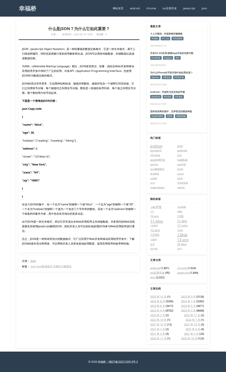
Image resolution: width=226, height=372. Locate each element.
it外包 (180, 178)
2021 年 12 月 (158, 324)
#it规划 (155, 38)
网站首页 (118, 8)
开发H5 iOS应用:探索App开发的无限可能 (171, 53)
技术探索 (154, 173)
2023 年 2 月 (157, 315)
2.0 (152, 244)
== (152, 211)
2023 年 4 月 (157, 310)
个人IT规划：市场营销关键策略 (166, 33)
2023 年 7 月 (188, 301)
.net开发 (156, 207)
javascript (189, 8)
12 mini (182, 226)
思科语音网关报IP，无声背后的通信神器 (171, 111)
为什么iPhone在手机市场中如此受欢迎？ (171, 72)
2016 (179, 248)
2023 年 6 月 (157, 306)
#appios (168, 57)
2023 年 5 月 (188, 306)
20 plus (182, 244)
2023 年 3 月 (188, 310)
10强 (180, 216)
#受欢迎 (166, 77)
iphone (154, 164)
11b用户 (154, 225)
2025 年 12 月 (158, 296)
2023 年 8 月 (157, 301)
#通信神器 (181, 116)
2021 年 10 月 (192, 324)
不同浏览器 (182, 183)
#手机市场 (179, 77)
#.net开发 (156, 57)
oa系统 (153, 178)
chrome (151, 8)
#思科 (169, 116)
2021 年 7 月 (157, 329)
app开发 (181, 164)
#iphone (155, 77)
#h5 (177, 57)
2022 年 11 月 (192, 315)
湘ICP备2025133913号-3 (123, 362)
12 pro (155, 230)
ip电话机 (181, 187)
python (156, 146)
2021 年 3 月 (157, 334)
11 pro (182, 221)
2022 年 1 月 (192, 320)
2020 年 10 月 (189, 338)
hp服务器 (182, 160)
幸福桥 (27, 8)
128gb (182, 235)
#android (156, 96)
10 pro (154, 216)
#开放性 (178, 96)
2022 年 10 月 (158, 320)
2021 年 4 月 (192, 329)
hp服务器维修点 (157, 187)
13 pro (182, 239)
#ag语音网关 (157, 116)
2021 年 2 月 (191, 334)
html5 (180, 169)
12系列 (153, 239)
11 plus (156, 221)
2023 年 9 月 (188, 296)
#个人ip (165, 38)
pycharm (156, 150)
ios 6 (152, 183)
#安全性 (167, 96)
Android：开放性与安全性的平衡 (167, 91)
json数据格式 (44, 266)
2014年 (154, 248)
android (135, 8)
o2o (179, 155)
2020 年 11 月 (158, 338)
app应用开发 (157, 160)
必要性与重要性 (62, 266)
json (204, 8)
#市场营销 (177, 38)
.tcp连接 (181, 206)
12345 (154, 235)
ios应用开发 (169, 8)
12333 (180, 230)
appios (180, 173)
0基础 (179, 211)
